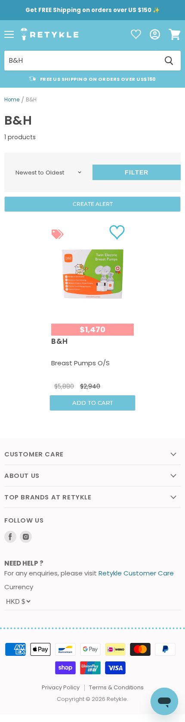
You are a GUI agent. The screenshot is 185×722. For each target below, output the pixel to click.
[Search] (169, 60)
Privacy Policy (61, 687)
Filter (136, 172)
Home (11, 100)
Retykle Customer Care (136, 573)
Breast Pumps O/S (80, 362)
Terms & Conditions (116, 687)
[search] (80, 60)
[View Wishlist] (136, 35)
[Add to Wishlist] (118, 232)
